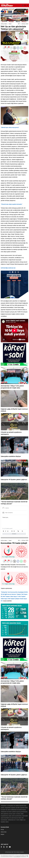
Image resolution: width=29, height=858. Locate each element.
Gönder (14, 533)
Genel (10, 23)
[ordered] (12, 531)
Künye (2, 829)
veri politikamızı (17, 856)
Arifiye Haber (4, 23)
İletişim (2, 834)
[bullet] (14, 531)
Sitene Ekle (3, 832)
